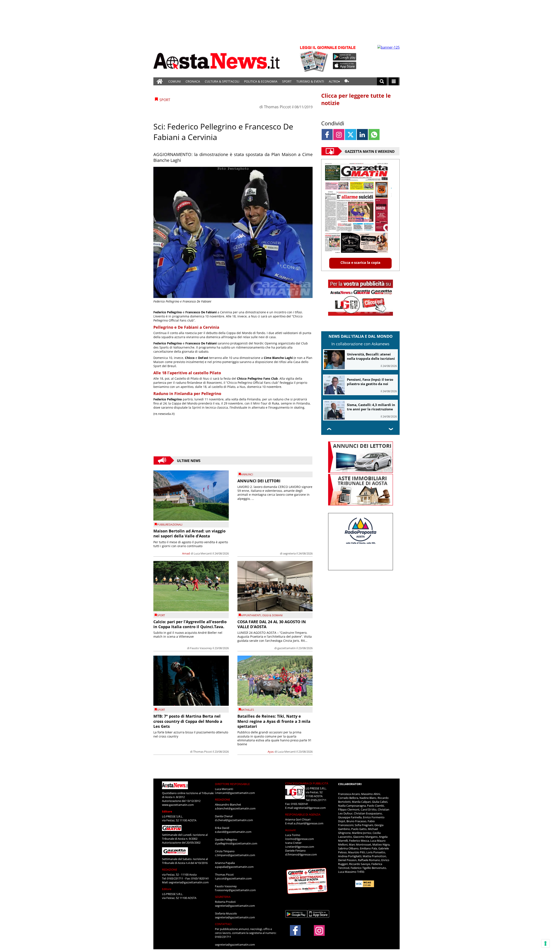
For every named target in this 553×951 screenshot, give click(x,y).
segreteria (289, 553)
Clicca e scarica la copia (360, 262)
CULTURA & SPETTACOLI (222, 81)
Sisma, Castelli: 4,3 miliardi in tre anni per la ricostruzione (371, 407)
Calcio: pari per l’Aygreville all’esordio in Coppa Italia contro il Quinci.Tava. (190, 624)
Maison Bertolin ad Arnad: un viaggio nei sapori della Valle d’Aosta (189, 533)
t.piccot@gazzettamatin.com (233, 878)
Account (290, 830)
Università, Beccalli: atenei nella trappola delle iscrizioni (371, 356)
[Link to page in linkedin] (362, 134)
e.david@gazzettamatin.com (233, 832)
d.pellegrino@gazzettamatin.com (236, 843)
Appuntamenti (251, 615)
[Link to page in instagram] (338, 134)
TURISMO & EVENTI (310, 81)
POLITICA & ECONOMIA (260, 81)
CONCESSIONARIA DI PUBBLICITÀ (306, 783)
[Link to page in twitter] (350, 134)
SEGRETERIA (222, 897)
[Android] (344, 57)
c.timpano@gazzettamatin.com (235, 855)
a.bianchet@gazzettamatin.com (235, 808)
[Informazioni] (346, 81)
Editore (167, 811)
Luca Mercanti (203, 553)
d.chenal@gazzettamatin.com (234, 820)
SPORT (287, 81)
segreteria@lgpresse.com (310, 808)
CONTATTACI (223, 924)
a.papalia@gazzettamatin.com (234, 867)
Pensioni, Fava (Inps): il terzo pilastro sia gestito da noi (370, 381)
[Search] (382, 81)
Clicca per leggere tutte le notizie (356, 99)
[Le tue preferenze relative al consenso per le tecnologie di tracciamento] (545, 943)
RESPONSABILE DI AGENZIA (302, 814)
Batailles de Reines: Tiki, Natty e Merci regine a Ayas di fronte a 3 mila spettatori (273, 721)
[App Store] (344, 65)
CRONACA (193, 81)
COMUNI (174, 81)
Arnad (186, 553)
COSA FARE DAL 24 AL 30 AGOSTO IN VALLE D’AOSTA (271, 624)
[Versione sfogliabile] (314, 58)
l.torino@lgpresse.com (299, 839)
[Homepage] (159, 81)
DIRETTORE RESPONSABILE (232, 784)
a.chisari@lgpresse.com (308, 823)
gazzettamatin (286, 648)
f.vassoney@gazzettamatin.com (235, 890)
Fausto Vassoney (201, 648)
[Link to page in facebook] (327, 134)
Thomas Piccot (277, 106)
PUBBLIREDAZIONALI (169, 524)
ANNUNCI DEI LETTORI (258, 480)
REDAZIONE (169, 869)
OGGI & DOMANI (272, 615)
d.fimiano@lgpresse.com (301, 854)
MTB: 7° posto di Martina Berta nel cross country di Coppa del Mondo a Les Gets (187, 721)
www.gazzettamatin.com (178, 805)
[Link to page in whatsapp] (374, 134)
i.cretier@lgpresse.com (299, 847)
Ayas (271, 751)
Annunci (247, 474)
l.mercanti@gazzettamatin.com (235, 793)
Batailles (247, 710)
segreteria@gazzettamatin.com (189, 882)
